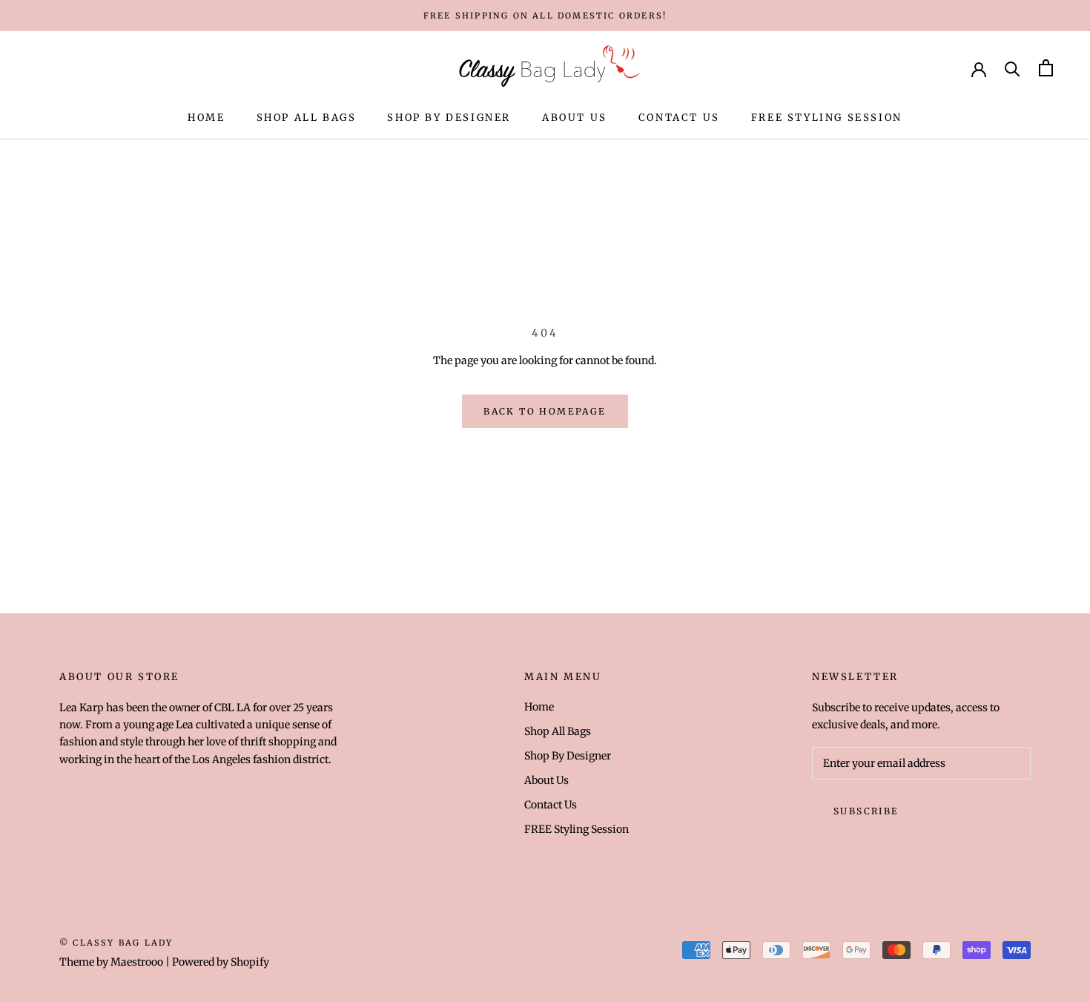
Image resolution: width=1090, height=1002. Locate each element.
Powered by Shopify (220, 962)
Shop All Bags (307, 117)
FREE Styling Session (826, 117)
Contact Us (679, 117)
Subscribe (866, 811)
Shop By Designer (449, 117)
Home (206, 117)
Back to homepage (544, 411)
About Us (574, 117)
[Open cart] (1046, 67)
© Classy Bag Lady (116, 942)
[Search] (1012, 68)
